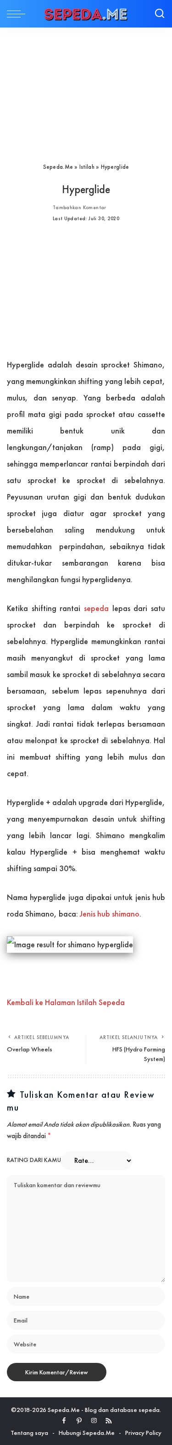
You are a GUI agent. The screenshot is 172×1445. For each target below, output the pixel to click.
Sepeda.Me (58, 167)
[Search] (159, 14)
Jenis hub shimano (109, 913)
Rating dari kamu (34, 1160)
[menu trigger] (18, 14)
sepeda (96, 608)
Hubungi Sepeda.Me (87, 1432)
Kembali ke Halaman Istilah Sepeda (66, 1002)
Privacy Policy (143, 1432)
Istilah (86, 167)
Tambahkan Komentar (79, 207)
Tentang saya (29, 1432)
